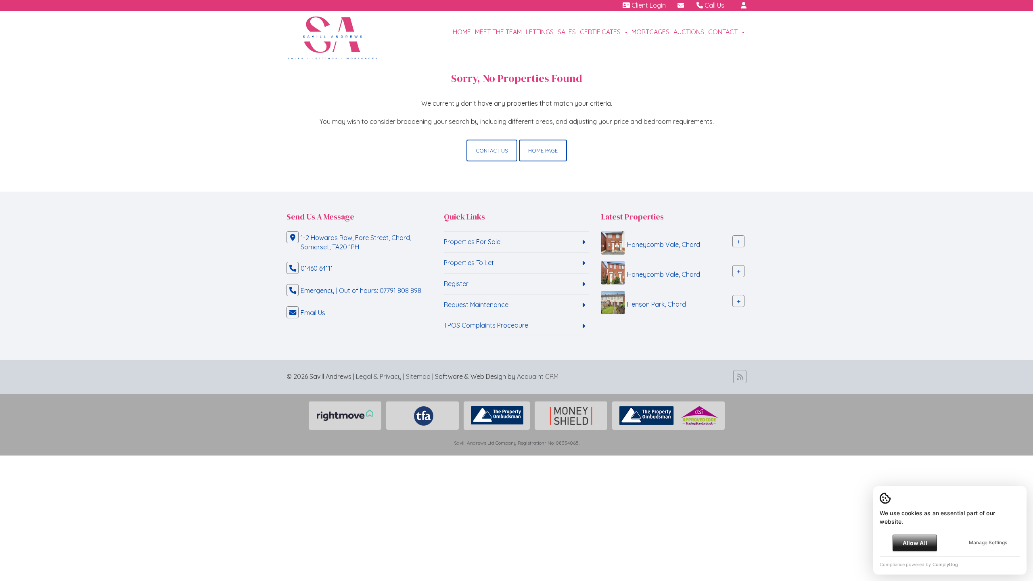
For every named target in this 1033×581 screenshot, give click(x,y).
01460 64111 (317, 268)
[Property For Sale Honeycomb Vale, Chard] (613, 242)
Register (456, 284)
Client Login (648, 5)
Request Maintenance (476, 305)
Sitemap (418, 376)
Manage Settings (988, 542)
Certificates (600, 32)
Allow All (915, 542)
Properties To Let (469, 263)
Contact (723, 32)
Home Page (543, 150)
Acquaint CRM (537, 376)
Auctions (688, 32)
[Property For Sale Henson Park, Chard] (613, 302)
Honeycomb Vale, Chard (663, 244)
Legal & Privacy (378, 376)
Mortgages (650, 32)
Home (462, 32)
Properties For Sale (472, 242)
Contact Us (492, 150)
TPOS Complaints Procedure (486, 325)
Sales (567, 32)
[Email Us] (681, 5)
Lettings (540, 32)
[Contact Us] (744, 5)
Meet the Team (498, 32)
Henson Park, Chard (656, 304)
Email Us (313, 313)
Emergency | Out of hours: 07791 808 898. (361, 290)
